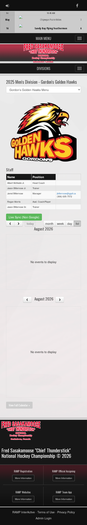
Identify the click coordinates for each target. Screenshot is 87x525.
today (30, 224)
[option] (43, 22)
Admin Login (44, 518)
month (49, 224)
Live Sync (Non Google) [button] (24, 217)
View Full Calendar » (19, 405)
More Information (23, 478)
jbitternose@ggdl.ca (66, 193)
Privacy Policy (66, 512)
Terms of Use (46, 512)
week (60, 224)
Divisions (43, 68)
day (69, 224)
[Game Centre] (43, 25)
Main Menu (43, 38)
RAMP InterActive (23, 512)
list (77, 224)
